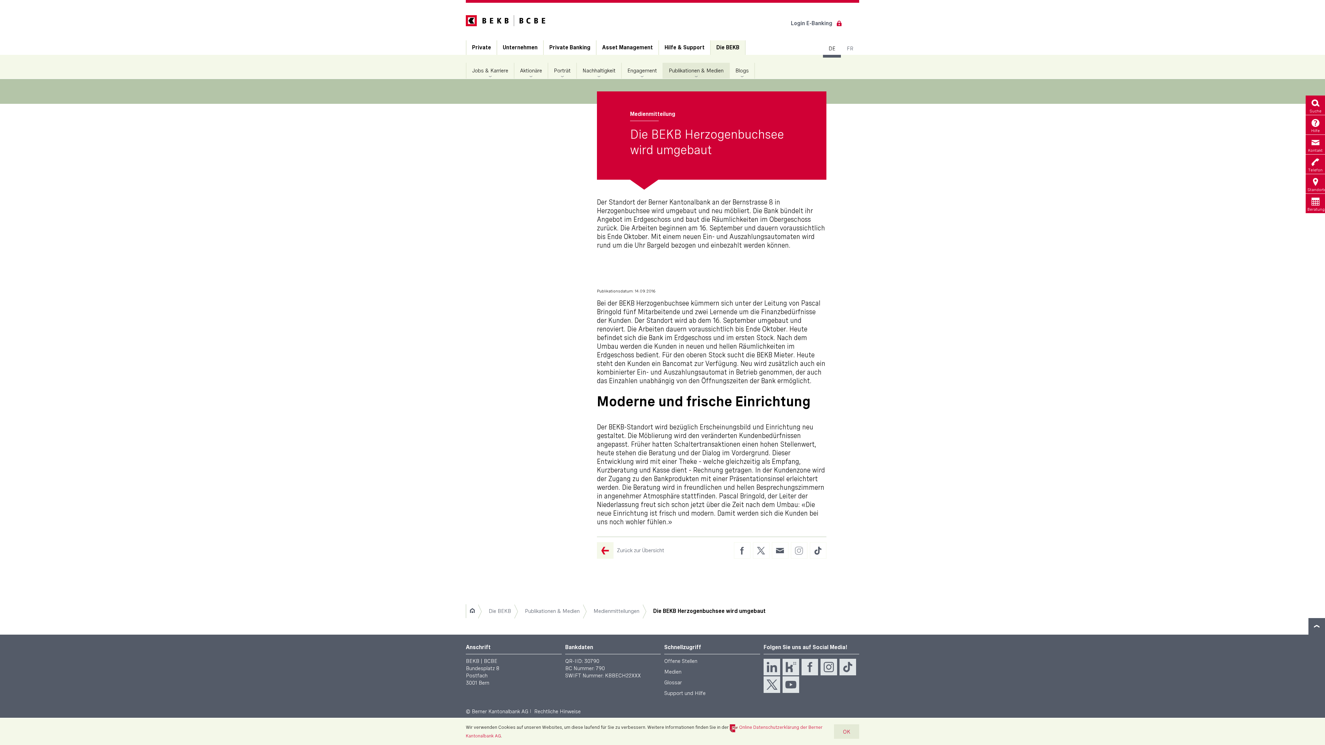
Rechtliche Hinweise (557, 711)
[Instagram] (829, 667)
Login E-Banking (811, 23)
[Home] (472, 611)
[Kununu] (791, 667)
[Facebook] (810, 667)
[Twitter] (772, 684)
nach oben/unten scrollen (1316, 626)
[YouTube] (791, 684)
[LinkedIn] (772, 667)
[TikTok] (848, 667)
